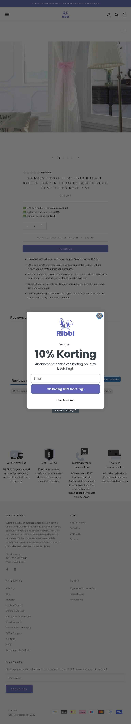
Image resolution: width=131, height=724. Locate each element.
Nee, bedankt (66, 400)
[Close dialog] (100, 316)
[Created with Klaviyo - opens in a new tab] (65, 411)
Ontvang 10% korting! (65, 389)
